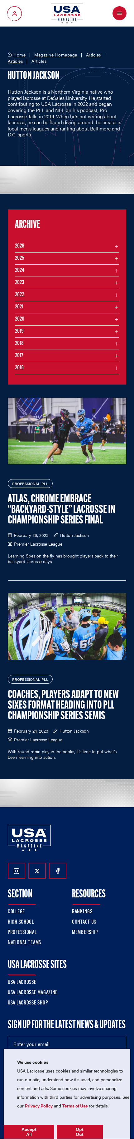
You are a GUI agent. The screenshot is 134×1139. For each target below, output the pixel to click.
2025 (19, 258)
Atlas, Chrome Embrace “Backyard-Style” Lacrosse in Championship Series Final (61, 510)
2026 (19, 246)
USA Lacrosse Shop (28, 1003)
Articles (93, 55)
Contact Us (84, 922)
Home (19, 55)
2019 (19, 331)
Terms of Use (75, 1105)
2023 (19, 283)
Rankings (82, 912)
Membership (85, 932)
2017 (19, 356)
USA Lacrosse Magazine (33, 993)
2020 (19, 319)
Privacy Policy (39, 1105)
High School (21, 922)
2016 (19, 368)
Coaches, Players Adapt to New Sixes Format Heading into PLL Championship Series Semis (63, 706)
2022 (19, 295)
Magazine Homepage (55, 55)
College (16, 912)
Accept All (29, 1132)
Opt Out (80, 1132)
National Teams (24, 943)
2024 (19, 270)
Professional (22, 932)
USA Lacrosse (22, 982)
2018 (19, 343)
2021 (19, 307)
